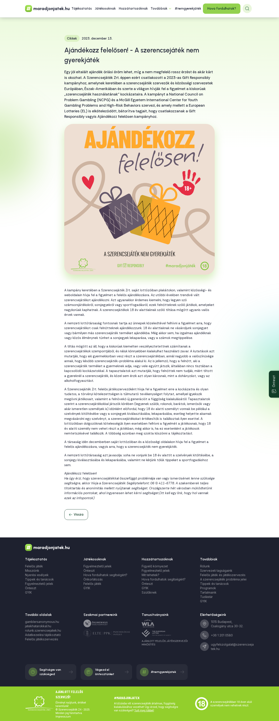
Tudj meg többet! (144, 710)
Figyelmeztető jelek (39, 583)
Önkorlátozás (93, 579)
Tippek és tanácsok (39, 579)
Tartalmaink (208, 592)
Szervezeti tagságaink (216, 570)
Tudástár (206, 597)
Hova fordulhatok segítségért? (105, 575)
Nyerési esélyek (37, 575)
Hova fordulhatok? (221, 8)
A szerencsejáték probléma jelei (223, 579)
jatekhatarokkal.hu (38, 626)
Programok (208, 588)
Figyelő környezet (155, 566)
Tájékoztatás (81, 8)
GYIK (28, 592)
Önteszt (30, 588)
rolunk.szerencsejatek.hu (43, 630)
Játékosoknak (105, 8)
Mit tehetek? (150, 575)
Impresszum (63, 716)
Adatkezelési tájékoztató (43, 635)
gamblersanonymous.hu (42, 622)
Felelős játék (34, 566)
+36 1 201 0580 (222, 635)
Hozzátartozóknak (133, 8)
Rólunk (205, 566)
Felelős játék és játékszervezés (222, 575)
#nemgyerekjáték (188, 8)
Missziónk (32, 570)
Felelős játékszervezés (41, 639)
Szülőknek (149, 592)
